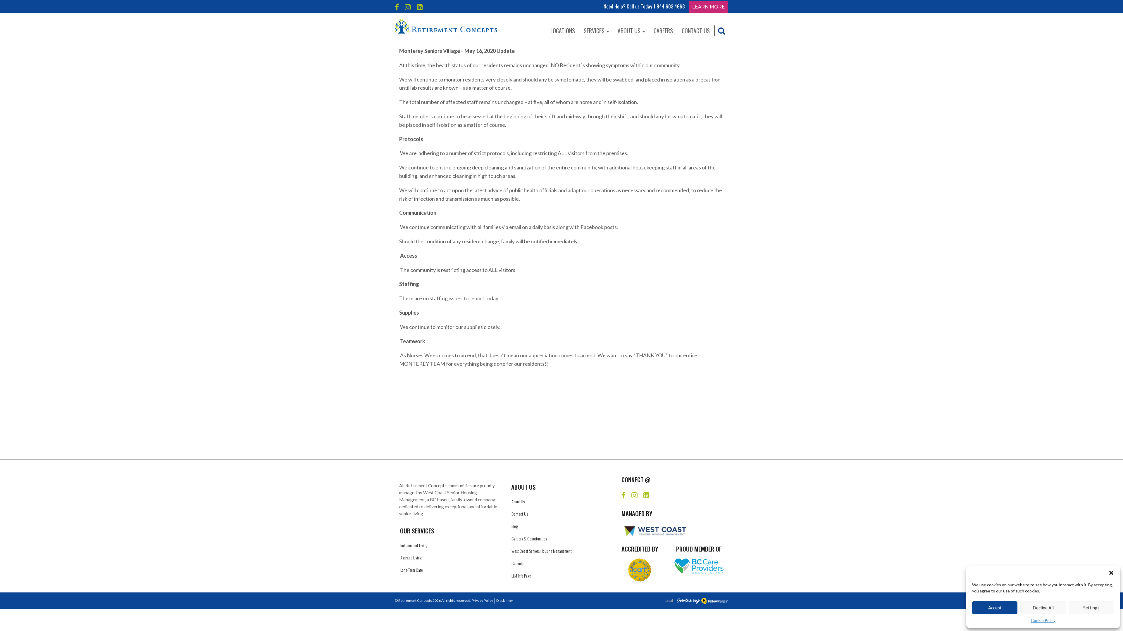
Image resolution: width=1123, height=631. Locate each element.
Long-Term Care (411, 570)
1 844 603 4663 (669, 6)
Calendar (518, 563)
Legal (669, 600)
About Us (630, 30)
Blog (514, 526)
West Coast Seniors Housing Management (541, 551)
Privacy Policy (482, 600)
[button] (1111, 573)
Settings (1091, 607)
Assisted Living (410, 557)
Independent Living (413, 545)
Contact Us (696, 30)
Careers (663, 30)
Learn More (708, 7)
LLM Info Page (521, 576)
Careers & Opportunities (529, 538)
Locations (562, 30)
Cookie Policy (1043, 620)
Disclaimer (504, 600)
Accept (995, 607)
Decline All (1043, 607)
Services (595, 30)
